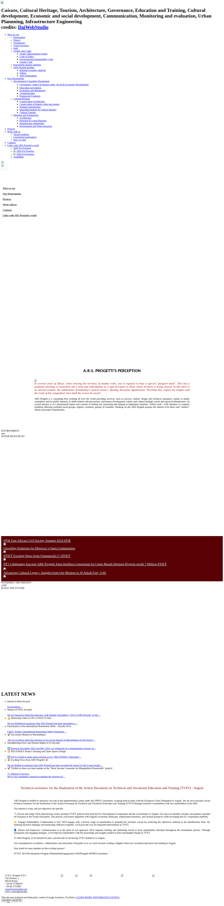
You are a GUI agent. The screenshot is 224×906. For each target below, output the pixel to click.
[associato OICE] (91, 875)
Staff (15, 48)
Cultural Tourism (28, 112)
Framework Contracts (30, 96)
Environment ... (14, 707)
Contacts (11, 142)
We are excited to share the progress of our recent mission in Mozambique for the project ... (51, 740)
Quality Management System (33, 54)
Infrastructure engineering (32, 123)
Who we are (13, 34)
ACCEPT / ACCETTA (11, 900)
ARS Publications (28, 75)
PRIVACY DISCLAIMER (14, 903)
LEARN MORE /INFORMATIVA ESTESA (98, 897)
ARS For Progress (22, 148)
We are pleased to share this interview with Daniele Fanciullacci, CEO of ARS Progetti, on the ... (53, 715)
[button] (4, 281)
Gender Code (26, 62)
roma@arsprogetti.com (16, 889)
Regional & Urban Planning (33, 120)
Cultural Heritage (21, 98)
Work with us (13, 131)
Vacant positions (21, 134)
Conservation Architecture (32, 101)
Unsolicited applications (24, 137)
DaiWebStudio (33, 27)
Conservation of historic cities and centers (39, 104)
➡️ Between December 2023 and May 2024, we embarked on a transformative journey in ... (51, 748)
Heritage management (30, 107)
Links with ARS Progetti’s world (23, 145)
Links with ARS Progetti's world (19, 215)
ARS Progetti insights (23, 67)
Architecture (25, 118)
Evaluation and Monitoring (32, 90)
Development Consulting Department (31, 81)
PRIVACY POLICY (15, 894)
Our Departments (15, 78)
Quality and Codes (22, 51)
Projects (11, 129)
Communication (27, 93)
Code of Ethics (27, 56)
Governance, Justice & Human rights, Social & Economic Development (54, 84)
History (17, 40)
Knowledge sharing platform (27, 65)
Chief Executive (21, 45)
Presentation (19, 37)
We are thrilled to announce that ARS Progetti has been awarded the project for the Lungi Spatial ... (55, 765)
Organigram (19, 43)
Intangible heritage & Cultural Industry (38, 109)
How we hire (19, 140)
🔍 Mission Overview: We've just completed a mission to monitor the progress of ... (36, 775)
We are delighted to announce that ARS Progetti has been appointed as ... (42, 723)
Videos (23, 73)
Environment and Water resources (36, 126)
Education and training (30, 88)
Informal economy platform (33, 70)
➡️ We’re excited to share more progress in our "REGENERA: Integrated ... (44, 757)
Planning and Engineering (25, 115)
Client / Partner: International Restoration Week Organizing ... (37, 731)
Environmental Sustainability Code (36, 59)
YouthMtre (18, 157)
